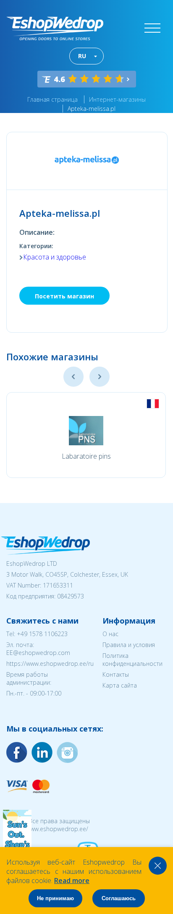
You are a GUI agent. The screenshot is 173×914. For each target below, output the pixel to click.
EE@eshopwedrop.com (38, 653)
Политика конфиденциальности (132, 660)
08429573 (70, 596)
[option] (86, 435)
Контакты (115, 674)
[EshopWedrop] (54, 28)
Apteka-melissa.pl (91, 109)
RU (82, 56)
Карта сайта (119, 685)
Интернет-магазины (117, 99)
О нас (110, 634)
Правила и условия (128, 645)
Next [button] (99, 377)
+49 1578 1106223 (42, 634)
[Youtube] (67, 752)
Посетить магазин (64, 296)
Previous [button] (73, 377)
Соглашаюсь (119, 898)
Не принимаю (55, 898)
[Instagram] (41, 752)
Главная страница (52, 99)
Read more (71, 880)
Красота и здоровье (54, 257)
